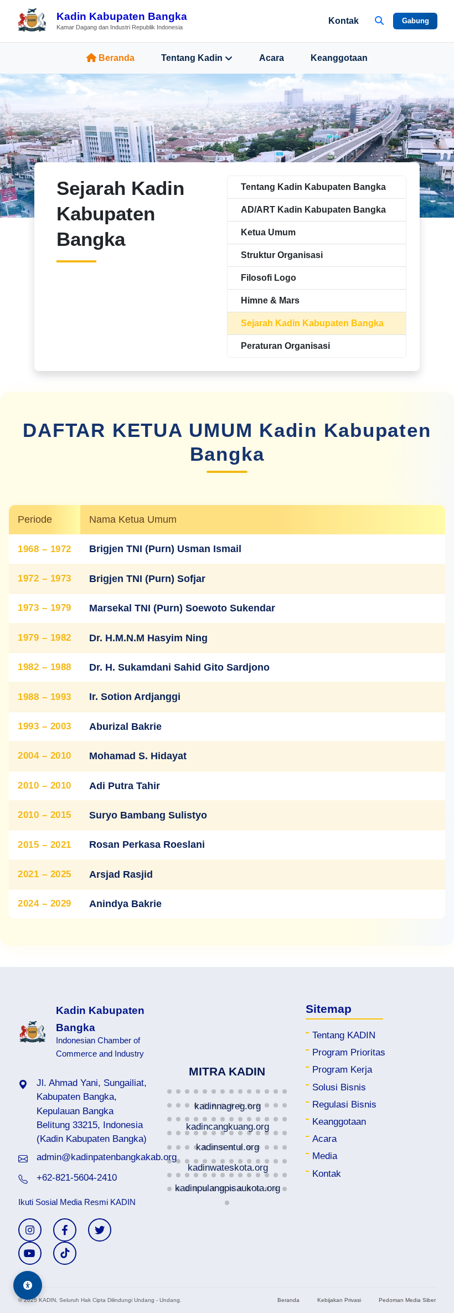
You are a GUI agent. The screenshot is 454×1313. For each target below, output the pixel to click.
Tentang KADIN (343, 1035)
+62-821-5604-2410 (77, 1177)
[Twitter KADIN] (99, 1230)
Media (324, 1156)
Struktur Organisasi (282, 255)
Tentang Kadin (192, 58)
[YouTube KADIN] (30, 1253)
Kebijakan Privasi (339, 1300)
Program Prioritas (348, 1052)
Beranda (117, 58)
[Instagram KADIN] (30, 1230)
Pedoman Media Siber (407, 1300)
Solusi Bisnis (339, 1087)
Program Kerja (342, 1069)
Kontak (343, 20)
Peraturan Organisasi (285, 346)
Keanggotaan (339, 58)
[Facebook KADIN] (64, 1230)
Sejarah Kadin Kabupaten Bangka (312, 323)
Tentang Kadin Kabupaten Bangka (313, 187)
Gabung (415, 21)
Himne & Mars (270, 300)
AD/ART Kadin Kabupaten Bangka (313, 209)
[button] (169, 1091)
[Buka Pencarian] (379, 21)
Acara (271, 58)
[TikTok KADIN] (64, 1253)
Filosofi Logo (268, 277)
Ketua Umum (268, 232)
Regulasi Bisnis (344, 1104)
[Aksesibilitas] (27, 1285)
